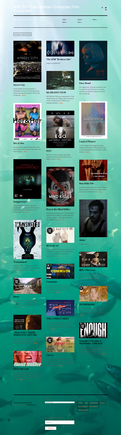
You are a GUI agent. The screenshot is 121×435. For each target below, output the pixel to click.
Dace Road (85, 83)
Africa (80, 403)
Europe (102, 403)
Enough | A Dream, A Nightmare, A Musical (90, 342)
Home (64, 19)
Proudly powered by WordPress (23, 403)
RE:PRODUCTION (56, 92)
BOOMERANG (87, 304)
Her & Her (18, 143)
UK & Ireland (93, 406)
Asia (86, 403)
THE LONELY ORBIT (57, 318)
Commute (51, 282)
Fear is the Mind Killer (58, 209)
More (23, 95)
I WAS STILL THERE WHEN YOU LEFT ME (25, 333)
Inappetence (20, 202)
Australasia (93, 403)
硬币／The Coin (87, 270)
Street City (19, 85)
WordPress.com (31, 405)
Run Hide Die (86, 183)
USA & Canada (82, 410)
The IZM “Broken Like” (58, 59)
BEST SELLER (21, 369)
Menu (64, 22)
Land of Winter (87, 141)
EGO (48, 151)
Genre (94, 19)
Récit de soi (52, 245)
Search (80, 19)
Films (79, 22)
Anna (82, 240)
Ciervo (50, 355)
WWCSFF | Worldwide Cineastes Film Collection (46, 9)
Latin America (82, 406)
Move (16, 297)
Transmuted (20, 262)
